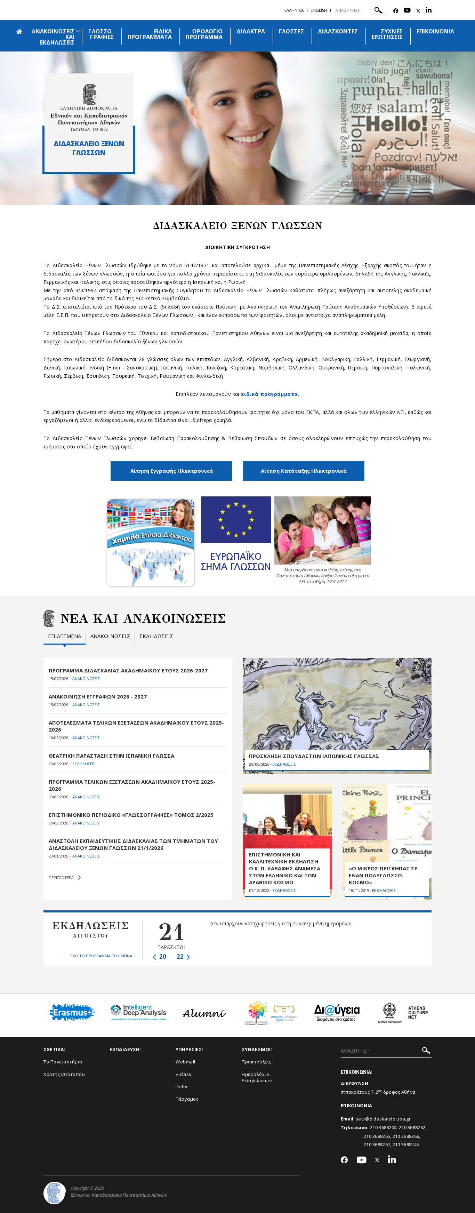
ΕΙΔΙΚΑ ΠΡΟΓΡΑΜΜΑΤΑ (150, 34)
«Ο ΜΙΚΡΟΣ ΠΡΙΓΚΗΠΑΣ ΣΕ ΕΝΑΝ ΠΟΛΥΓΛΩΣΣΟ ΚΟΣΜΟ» (383, 875)
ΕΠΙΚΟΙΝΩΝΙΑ (435, 31)
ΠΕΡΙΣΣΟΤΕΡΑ (61, 877)
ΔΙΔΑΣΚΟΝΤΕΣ (338, 31)
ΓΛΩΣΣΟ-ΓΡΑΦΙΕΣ (100, 34)
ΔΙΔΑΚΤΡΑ (250, 31)
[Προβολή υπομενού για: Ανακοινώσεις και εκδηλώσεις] (78, 31)
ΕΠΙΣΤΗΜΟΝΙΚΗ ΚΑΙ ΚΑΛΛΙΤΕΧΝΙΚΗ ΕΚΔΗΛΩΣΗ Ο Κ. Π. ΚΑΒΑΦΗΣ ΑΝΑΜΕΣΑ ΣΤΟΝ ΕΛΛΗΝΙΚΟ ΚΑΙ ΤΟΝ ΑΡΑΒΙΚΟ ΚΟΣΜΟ (284, 868)
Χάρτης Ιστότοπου (64, 1074)
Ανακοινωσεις (110, 636)
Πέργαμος (187, 1099)
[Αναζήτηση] (378, 11)
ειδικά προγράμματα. (270, 394)
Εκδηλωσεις (156, 636)
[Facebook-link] (395, 11)
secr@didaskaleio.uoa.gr (383, 1119)
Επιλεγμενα (64, 636)
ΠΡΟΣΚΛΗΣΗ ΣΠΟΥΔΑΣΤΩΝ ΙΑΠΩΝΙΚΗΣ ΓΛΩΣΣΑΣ (314, 755)
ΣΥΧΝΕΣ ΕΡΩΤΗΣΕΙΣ (387, 34)
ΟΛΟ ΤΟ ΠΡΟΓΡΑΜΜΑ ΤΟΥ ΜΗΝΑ (101, 955)
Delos (182, 1086)
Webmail (185, 1062)
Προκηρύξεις (256, 1062)
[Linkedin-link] (429, 11)
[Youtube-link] (407, 11)
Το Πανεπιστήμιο (62, 1062)
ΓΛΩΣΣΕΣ (291, 31)
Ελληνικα (294, 10)
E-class (184, 1074)
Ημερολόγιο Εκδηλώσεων (257, 1077)
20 (162, 956)
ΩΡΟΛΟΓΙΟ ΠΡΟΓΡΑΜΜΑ (204, 34)
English (319, 10)
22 (181, 956)
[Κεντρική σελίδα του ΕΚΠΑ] (54, 1193)
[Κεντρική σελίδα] (88, 107)
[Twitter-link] (418, 11)
